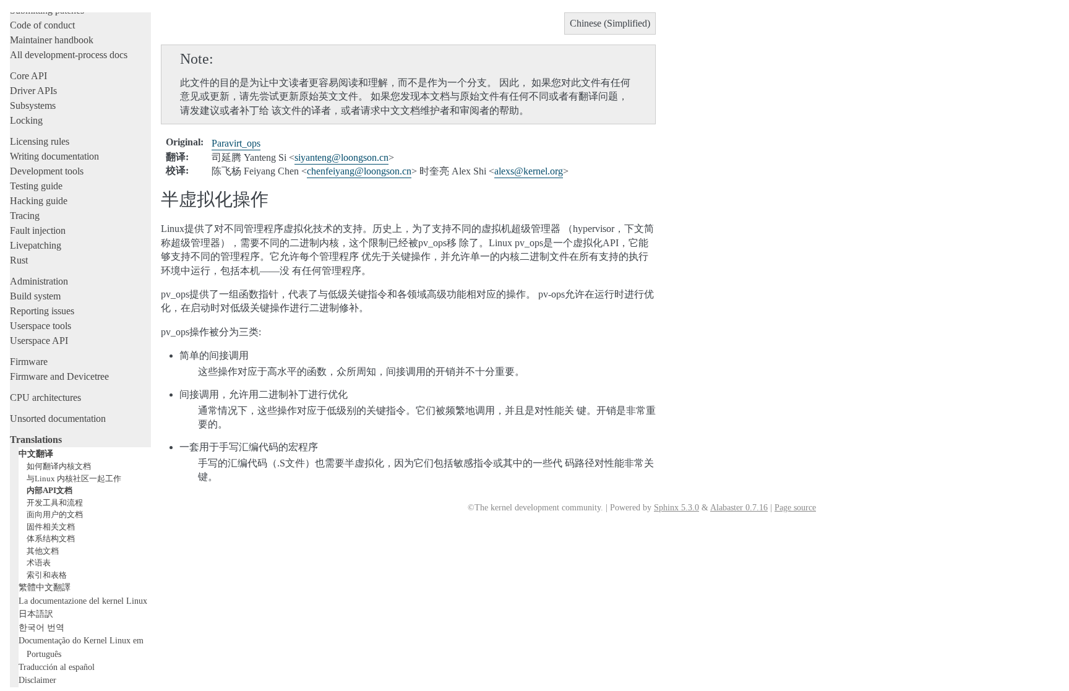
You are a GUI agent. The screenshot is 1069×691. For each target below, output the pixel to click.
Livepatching (35, 245)
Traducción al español (57, 667)
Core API (28, 76)
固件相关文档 (51, 526)
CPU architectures (45, 397)
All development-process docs (68, 54)
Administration (39, 281)
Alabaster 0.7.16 (739, 507)
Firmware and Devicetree (59, 376)
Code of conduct (42, 25)
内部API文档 (49, 490)
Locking (26, 120)
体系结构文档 (51, 538)
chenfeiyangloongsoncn (359, 171)
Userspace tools (40, 325)
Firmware (29, 361)
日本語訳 (36, 614)
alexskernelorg (528, 171)
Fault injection (38, 230)
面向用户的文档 (55, 514)
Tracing (25, 215)
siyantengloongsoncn (341, 157)
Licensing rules (39, 141)
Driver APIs (33, 90)
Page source (795, 507)
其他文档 (43, 551)
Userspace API (39, 340)
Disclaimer (37, 680)
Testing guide (36, 186)
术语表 (39, 562)
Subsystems (33, 105)
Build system (35, 296)
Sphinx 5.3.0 (676, 507)
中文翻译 (36, 453)
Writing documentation (54, 156)
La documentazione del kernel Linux (83, 601)
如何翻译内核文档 (59, 466)
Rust (19, 260)
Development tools (47, 171)
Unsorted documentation (58, 418)
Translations (36, 439)
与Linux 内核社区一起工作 (74, 478)
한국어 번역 (41, 627)
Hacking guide (38, 200)
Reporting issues (42, 311)
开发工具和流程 (55, 502)
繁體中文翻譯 (45, 587)
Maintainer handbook (51, 40)
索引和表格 (47, 575)
